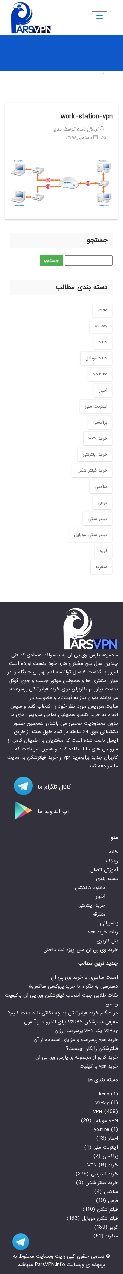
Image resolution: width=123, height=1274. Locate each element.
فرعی (102, 502)
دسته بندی (107, 878)
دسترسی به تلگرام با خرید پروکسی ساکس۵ (73, 986)
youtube (100, 374)
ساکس (101, 486)
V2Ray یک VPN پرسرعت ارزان (86, 1031)
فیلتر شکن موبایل (90, 535)
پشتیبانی (109, 923)
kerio (102, 310)
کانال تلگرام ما (53, 787)
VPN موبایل (96, 358)
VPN (103, 342)
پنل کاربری (107, 941)
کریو (103, 551)
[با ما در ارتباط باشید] (17, 1242)
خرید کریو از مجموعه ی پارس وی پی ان (76, 1057)
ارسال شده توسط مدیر (76, 129)
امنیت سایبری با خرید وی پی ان (84, 977)
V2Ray (101, 326)
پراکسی (100, 422)
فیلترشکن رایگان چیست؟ (92, 1048)
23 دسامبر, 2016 (86, 137)
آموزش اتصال (104, 870)
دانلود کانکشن (90, 887)
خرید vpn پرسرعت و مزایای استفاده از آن (75, 1039)
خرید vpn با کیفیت (99, 1066)
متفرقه (101, 567)
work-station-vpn (87, 116)
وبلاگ (112, 861)
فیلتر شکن (97, 519)
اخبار (103, 390)
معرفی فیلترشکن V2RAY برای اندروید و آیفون (71, 1022)
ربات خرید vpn (103, 932)
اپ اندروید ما (52, 811)
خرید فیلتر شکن (92, 470)
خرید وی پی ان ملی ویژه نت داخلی (80, 950)
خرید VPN (97, 438)
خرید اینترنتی (95, 454)
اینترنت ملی (96, 406)
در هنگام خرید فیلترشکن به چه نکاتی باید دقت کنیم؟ (63, 1013)
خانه (113, 74)
